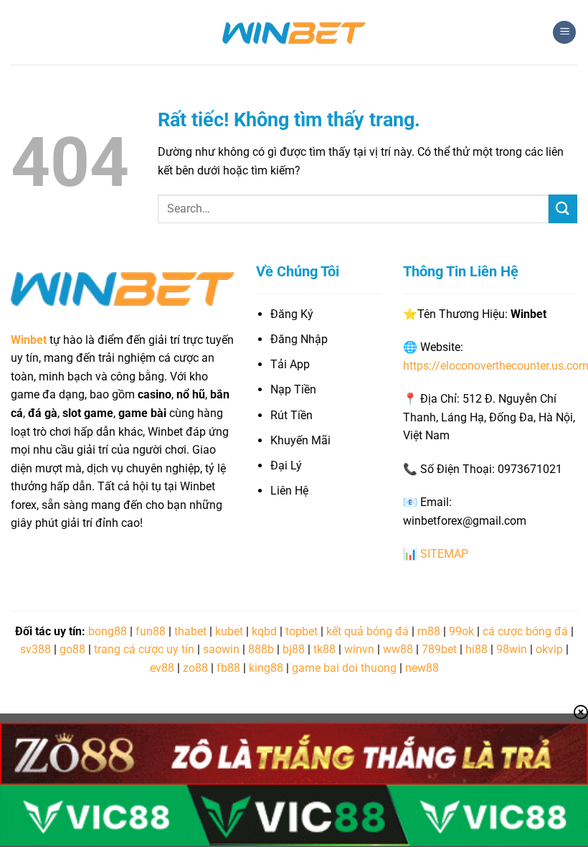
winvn (359, 649)
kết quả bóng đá (367, 631)
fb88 (228, 668)
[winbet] (294, 32)
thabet (190, 631)
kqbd (264, 631)
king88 (266, 668)
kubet (229, 631)
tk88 (324, 649)
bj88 (294, 649)
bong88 (107, 631)
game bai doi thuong (344, 668)
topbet (301, 631)
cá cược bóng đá (525, 631)
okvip (549, 649)
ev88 (162, 668)
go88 (72, 649)
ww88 (398, 649)
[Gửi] (563, 209)
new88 (422, 668)
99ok (461, 631)
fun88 (151, 631)
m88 (428, 631)
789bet (439, 649)
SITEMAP (444, 554)
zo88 (195, 668)
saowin (221, 649)
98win (511, 649)
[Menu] (564, 33)
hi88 (476, 649)
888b (261, 649)
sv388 (35, 649)
